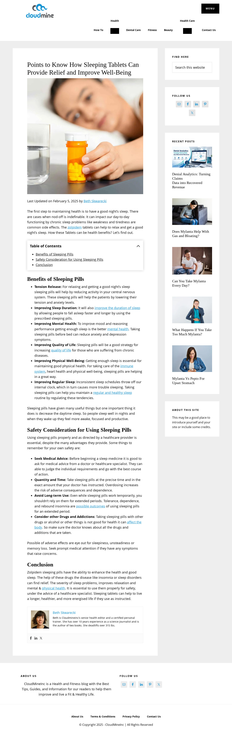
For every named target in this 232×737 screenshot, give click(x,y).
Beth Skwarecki (95, 201)
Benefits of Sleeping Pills (54, 254)
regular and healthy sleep (112, 392)
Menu (210, 8)
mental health (118, 329)
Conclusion (44, 265)
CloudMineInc (40, 11)
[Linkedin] (36, 638)
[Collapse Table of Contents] (138, 246)
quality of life (61, 350)
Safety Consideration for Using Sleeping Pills (69, 259)
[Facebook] (30, 638)
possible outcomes (90, 506)
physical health (53, 588)
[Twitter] (41, 638)
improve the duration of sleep (117, 308)
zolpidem (75, 227)
